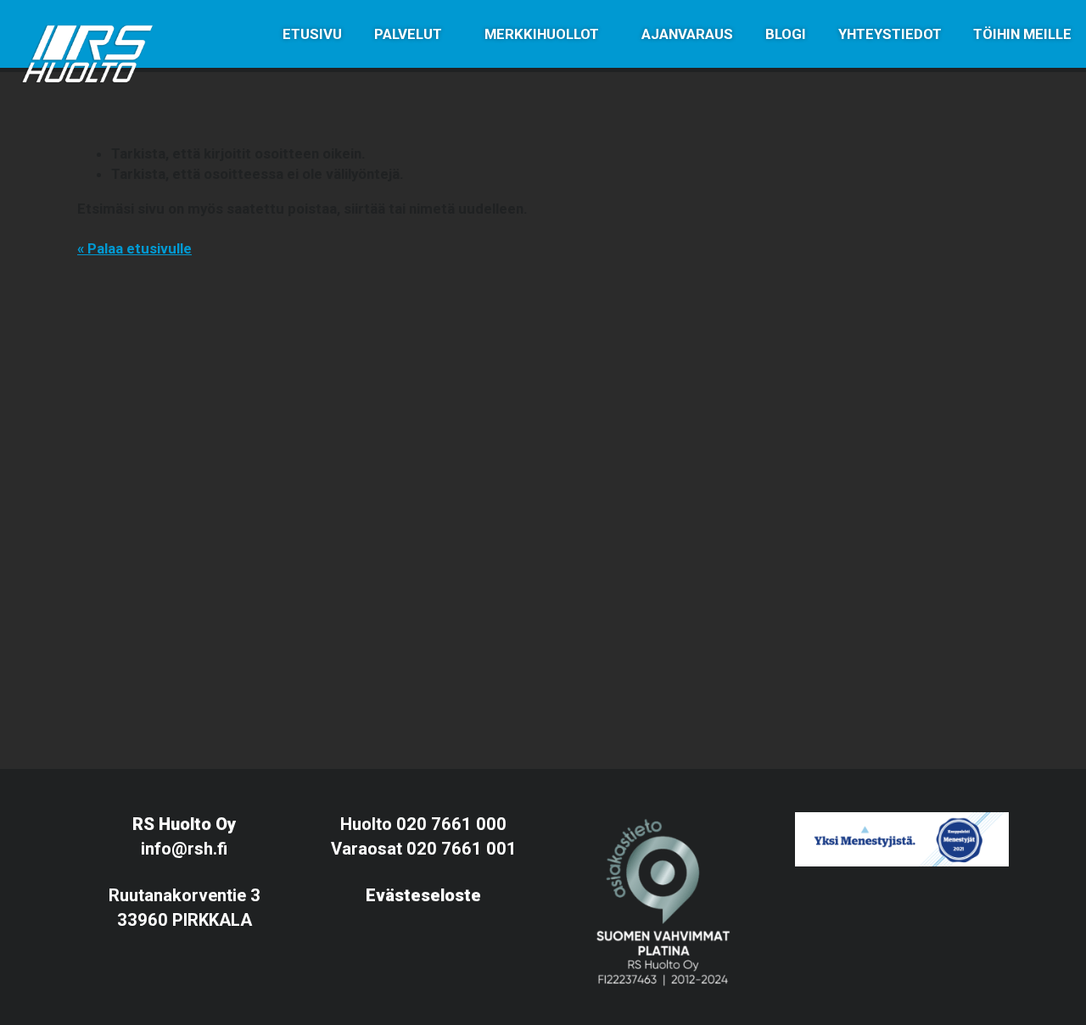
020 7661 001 (461, 848)
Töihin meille (1022, 33)
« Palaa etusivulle (134, 248)
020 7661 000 (451, 824)
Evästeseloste (423, 895)
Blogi (785, 33)
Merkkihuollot (541, 33)
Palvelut (408, 33)
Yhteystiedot (890, 33)
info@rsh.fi (184, 848)
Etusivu (312, 33)
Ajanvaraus (687, 33)
